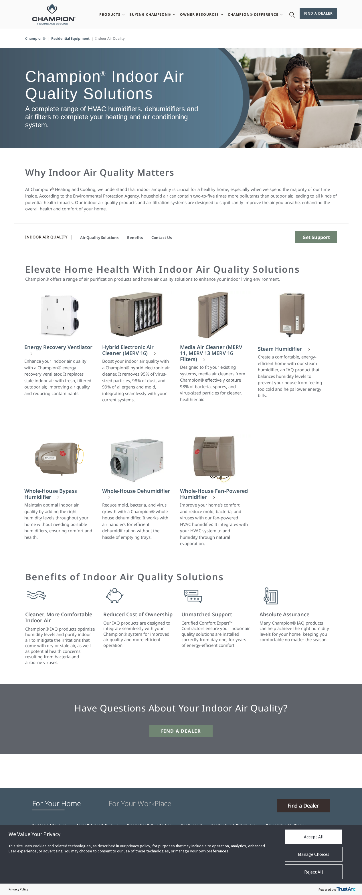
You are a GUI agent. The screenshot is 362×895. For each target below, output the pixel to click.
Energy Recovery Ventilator (58, 347)
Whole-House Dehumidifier (136, 491)
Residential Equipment (70, 38)
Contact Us (161, 237)
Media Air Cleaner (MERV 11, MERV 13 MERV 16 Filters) (211, 353)
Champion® (35, 38)
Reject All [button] (313, 872)
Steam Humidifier (280, 349)
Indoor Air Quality (46, 237)
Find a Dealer (318, 13)
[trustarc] (346, 889)
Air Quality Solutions (99, 237)
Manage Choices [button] (313, 854)
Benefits (135, 237)
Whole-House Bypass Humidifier (50, 494)
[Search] (292, 14)
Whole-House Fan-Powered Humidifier (214, 494)
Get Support (316, 237)
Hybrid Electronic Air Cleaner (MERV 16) (128, 350)
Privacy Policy (18, 889)
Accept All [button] (314, 837)
